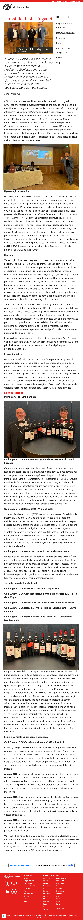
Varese (45, 909)
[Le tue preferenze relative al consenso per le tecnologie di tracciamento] (4, 916)
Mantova (46, 894)
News (59, 57)
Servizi (26, 878)
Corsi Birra (60, 883)
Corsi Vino (60, 881)
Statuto (59, 888)
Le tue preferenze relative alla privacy (51, 865)
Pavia (45, 904)
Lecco (45, 891)
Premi (59, 43)
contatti (59, 1)
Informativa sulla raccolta (20, 865)
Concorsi (60, 38)
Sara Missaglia (12, 94)
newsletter (65, 1)
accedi (78, 1)
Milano (45, 896)
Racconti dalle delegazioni (33, 49)
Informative (60, 891)
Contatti (59, 894)
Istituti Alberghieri (65, 32)
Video (59, 63)
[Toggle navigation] (77, 7)
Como (45, 883)
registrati (72, 1)
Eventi (58, 886)
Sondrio (46, 907)
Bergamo (46, 878)
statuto (54, 1)
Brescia (46, 881)
